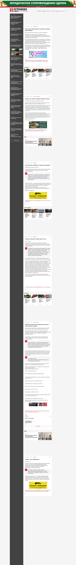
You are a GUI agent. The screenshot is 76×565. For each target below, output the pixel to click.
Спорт (63, 11)
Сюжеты (52, 11)
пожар (26, 59)
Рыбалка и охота (36, 322)
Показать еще (16, 140)
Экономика (44, 11)
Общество (48, 11)
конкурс (26, 416)
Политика (39, 11)
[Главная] (11, 11)
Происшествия (58, 11)
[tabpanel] (27, 74)
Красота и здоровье (36, 96)
